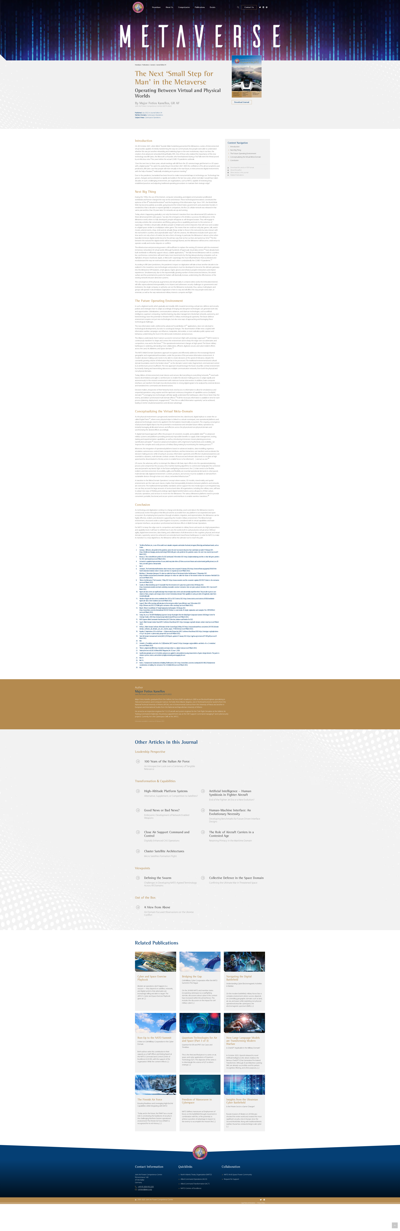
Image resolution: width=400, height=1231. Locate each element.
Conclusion (234, 160)
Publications (145, 65)
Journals (152, 65)
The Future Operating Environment (243, 154)
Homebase (138, 65)
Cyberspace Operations (155, 115)
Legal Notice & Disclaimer (248, 1203)
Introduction (234, 147)
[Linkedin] (263, 7)
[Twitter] (260, 7)
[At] (267, 7)
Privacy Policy (261, 1203)
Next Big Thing (235, 150)
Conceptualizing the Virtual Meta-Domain (245, 157)
